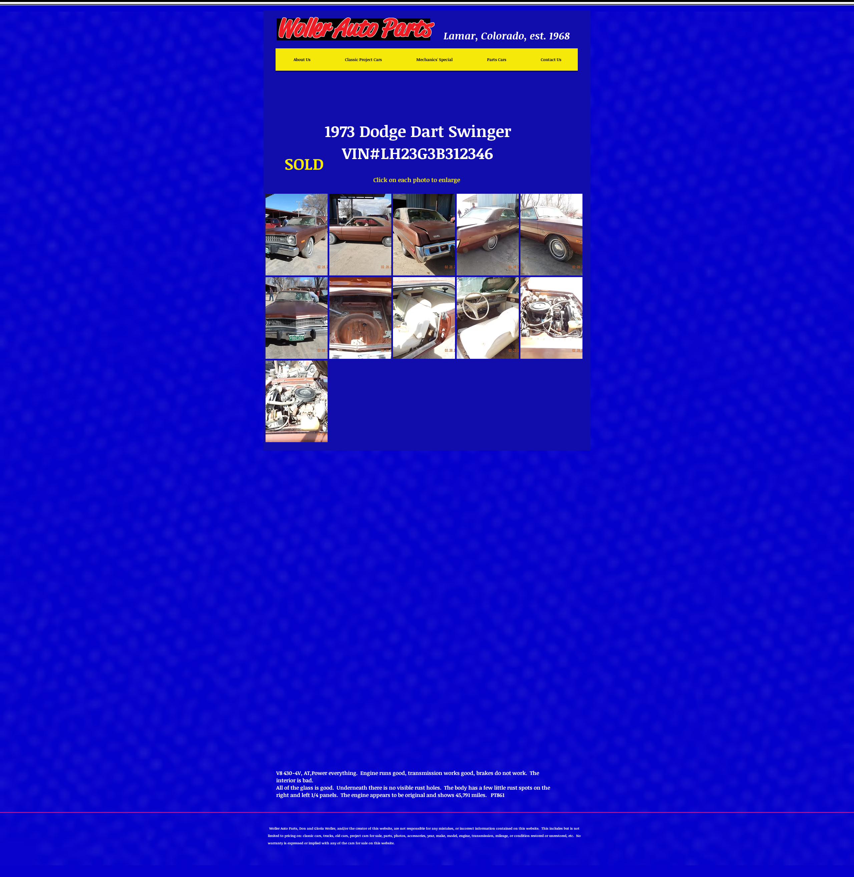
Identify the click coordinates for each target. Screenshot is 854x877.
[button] (297, 234)
